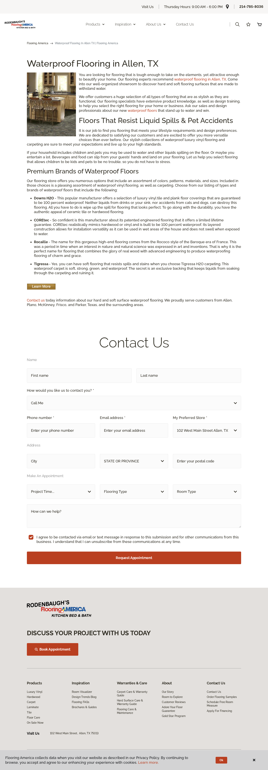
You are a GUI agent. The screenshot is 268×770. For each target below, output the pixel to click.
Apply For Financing (219, 710)
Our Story (168, 691)
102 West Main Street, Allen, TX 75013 (74, 733)
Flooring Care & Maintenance (127, 711)
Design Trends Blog (84, 696)
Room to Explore (172, 696)
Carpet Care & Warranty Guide (132, 693)
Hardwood (33, 696)
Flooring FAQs (80, 702)
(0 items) (259, 24)
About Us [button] (153, 24)
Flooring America (37, 43)
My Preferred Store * (190, 418)
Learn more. (148, 762)
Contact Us (185, 24)
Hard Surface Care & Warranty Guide (130, 702)
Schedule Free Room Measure (220, 703)
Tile (29, 712)
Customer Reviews (174, 702)
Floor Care (33, 717)
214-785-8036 (251, 7)
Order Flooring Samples (222, 696)
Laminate (33, 707)
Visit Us (148, 7)
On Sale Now (35, 722)
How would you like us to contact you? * (60, 390)
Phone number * (40, 418)
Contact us (36, 300)
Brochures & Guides (84, 707)
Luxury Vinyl (34, 691)
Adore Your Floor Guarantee (172, 709)
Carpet (31, 702)
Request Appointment (134, 558)
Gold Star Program (174, 716)
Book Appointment (54, 649)
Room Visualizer (82, 691)
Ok (221, 760)
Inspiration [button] (123, 24)
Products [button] (93, 24)
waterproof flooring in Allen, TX (200, 79)
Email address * (112, 418)
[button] (237, 24)
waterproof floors (142, 110)
